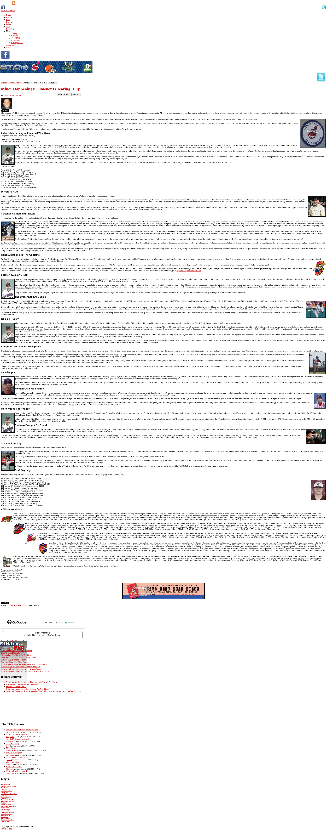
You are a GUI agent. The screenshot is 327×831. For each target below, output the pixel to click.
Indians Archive (14, 83)
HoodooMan (10, 755)
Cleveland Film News (7, 820)
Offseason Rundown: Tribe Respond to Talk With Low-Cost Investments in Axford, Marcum (43, 691)
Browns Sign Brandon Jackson (13, 660)
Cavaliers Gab (5, 809)
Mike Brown (11, 748)
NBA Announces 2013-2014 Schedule (16, 650)
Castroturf (4, 798)
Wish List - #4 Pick (14, 766)
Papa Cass (4, 789)
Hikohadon (10, 769)
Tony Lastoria (15, 95)
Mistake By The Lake (7, 801)
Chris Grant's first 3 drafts (16, 734)
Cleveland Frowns (6, 814)
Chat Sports (4, 817)
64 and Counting (6, 797)
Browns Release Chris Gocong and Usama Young (21, 669)
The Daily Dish (5, 784)
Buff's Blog (4, 792)
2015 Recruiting (12, 743)
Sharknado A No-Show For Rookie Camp (18, 655)
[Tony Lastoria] (6, 109)
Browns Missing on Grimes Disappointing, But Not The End (25, 671)
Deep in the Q (5, 821)
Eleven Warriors (6, 804)
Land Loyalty (5, 810)
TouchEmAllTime (12, 774)
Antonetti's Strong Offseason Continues (22, 684)
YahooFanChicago (12, 750)
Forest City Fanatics (7, 812)
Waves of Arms (5, 815)
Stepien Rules (5, 807)
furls (7, 746)
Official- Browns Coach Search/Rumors (22, 730)
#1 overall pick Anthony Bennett (19, 771)
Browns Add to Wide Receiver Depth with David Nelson (24, 664)
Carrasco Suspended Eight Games (14, 662)
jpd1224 (9, 760)
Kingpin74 (10, 737)
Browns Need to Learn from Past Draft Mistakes (20, 667)
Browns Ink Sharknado (10, 653)
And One (4, 803)
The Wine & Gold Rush (8, 800)
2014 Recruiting (12, 762)
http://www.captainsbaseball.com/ (189, 271)
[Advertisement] (31, 610)
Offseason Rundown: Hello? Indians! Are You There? (28, 689)
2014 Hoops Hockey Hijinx (17, 757)
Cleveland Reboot (6, 791)
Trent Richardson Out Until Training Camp (18, 657)
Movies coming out (14, 753)
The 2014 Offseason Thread (17, 739)
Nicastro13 (10, 732)
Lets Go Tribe (5, 795)
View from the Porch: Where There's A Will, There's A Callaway (32, 682)
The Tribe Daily (6, 818)
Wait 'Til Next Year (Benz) (9, 794)
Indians (4, 83)
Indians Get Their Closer (16, 687)
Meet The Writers (8, 10)
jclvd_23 (9, 764)
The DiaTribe (5, 787)
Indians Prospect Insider (8, 786)
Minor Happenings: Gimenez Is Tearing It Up (40, 89)
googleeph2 (10, 741)
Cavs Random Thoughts (8, 806)
